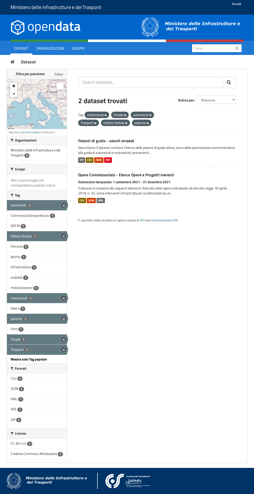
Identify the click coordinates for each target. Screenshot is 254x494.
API (142, 220)
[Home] (12, 61)
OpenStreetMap (30, 132)
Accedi (236, 3)
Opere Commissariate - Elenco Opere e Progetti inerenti (126, 175)
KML (100, 200)
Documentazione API (164, 220)
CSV (89, 160)
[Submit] (237, 48)
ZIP (81, 160)
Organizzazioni (50, 48)
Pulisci (59, 74)
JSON (99, 160)
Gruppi (78, 48)
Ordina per (186, 100)
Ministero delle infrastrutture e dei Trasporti (55, 7)
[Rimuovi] (105, 115)
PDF (108, 160)
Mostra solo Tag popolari (29, 359)
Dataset (21, 48)
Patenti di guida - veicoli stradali (106, 141)
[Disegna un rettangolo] (60, 86)
